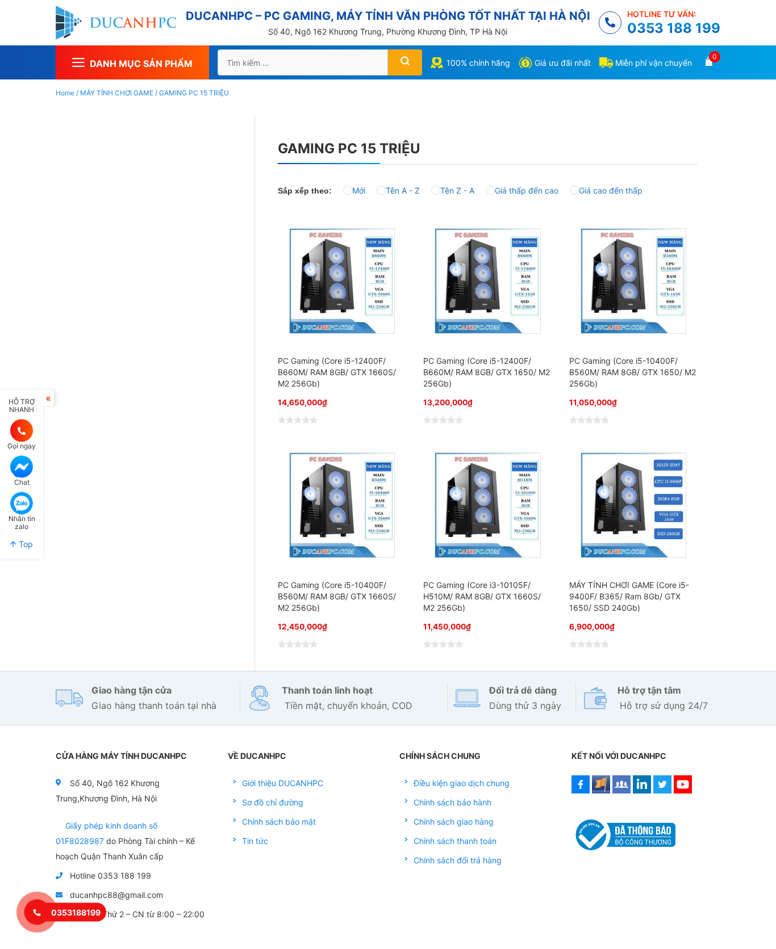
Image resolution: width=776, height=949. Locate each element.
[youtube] (683, 790)
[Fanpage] (601, 790)
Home (65, 93)
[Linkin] (642, 790)
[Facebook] (580, 790)
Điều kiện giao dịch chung (462, 783)
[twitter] (662, 790)
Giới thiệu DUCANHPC (282, 783)
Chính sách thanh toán (455, 841)
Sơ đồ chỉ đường (272, 802)
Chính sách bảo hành (452, 802)
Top (24, 544)
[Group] (621, 790)
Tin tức (255, 841)
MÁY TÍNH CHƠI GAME (116, 93)
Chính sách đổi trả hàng (458, 860)
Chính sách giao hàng (454, 821)
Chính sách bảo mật (279, 821)
